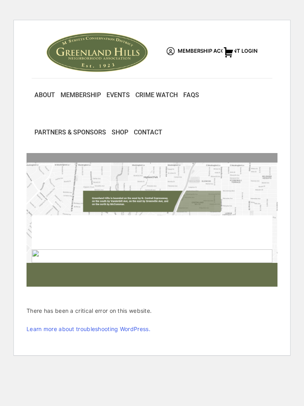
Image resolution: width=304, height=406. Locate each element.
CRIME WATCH (156, 95)
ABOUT (44, 95)
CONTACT (148, 132)
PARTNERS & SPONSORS (70, 132)
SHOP (120, 132)
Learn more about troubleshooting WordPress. (88, 329)
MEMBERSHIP (81, 95)
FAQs (191, 95)
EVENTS (118, 95)
